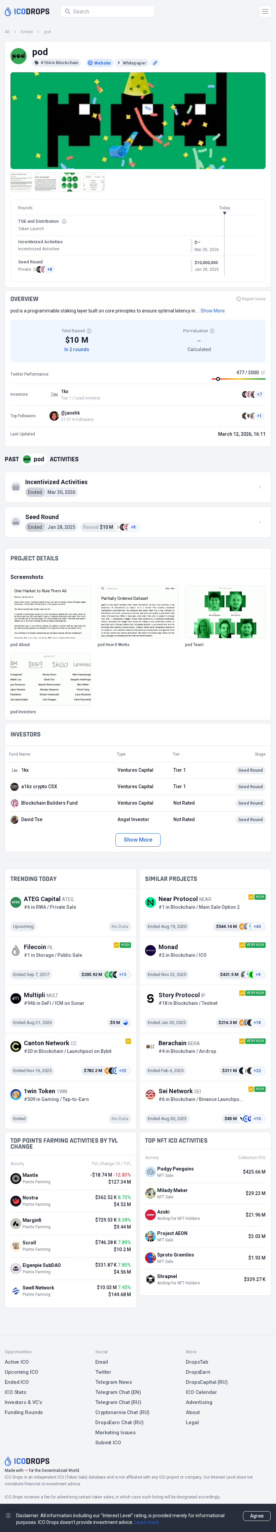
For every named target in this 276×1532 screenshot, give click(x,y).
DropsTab (197, 1362)
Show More (138, 840)
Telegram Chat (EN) (118, 1392)
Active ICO (17, 1362)
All (7, 32)
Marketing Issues (115, 1433)
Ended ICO (17, 1382)
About (193, 1412)
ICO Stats (15, 1392)
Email (101, 1362)
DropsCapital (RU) (207, 1382)
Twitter (103, 1372)
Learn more (146, 1522)
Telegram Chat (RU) (118, 1402)
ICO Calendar (201, 1392)
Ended (27, 32)
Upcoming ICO (21, 1372)
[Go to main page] (27, 11)
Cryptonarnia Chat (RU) (122, 1412)
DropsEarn (198, 1372)
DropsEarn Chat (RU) (119, 1422)
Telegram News (113, 1382)
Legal (192, 1422)
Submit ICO (108, 1443)
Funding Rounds (24, 1412)
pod (47, 32)
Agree (257, 1516)
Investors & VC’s (23, 1402)
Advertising (199, 1402)
